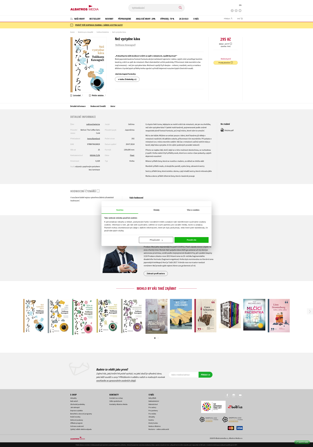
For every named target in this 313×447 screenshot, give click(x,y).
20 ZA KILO (183, 18)
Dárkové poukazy (76, 420)
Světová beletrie (103, 32)
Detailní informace (78, 106)
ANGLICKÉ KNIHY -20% (145, 18)
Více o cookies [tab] (193, 210)
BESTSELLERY (94, 18)
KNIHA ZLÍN (95, 155)
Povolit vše (191, 240)
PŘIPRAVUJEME (124, 18)
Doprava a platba (76, 410)
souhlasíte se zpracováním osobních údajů (116, 380)
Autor (113, 106)
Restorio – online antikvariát (159, 429)
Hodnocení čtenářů (98, 106)
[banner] (84, 6)
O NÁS (196, 18)
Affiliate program (76, 423)
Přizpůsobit (155, 240)
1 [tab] (155, 338)
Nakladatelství (154, 401)
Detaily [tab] (157, 210)
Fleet (132, 155)
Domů (72, 32)
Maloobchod (153, 404)
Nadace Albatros (155, 426)
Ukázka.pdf (227, 130)
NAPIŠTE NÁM (303, 442)
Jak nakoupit (75, 407)
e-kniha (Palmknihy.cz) (127, 79)
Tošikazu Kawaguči (125, 45)
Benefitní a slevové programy (81, 414)
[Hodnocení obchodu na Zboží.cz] (234, 406)
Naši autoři (74, 401)
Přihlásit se (205, 374)
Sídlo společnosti (115, 401)
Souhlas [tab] (119, 210)
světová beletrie (93, 124)
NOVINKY (109, 18)
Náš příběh (152, 398)
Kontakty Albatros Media (118, 404)
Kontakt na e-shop (116, 398)
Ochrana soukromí (77, 426)
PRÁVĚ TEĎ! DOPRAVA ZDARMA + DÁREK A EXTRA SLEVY (99, 25)
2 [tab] (158, 338)
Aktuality (73, 398)
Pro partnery (153, 410)
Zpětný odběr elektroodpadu (81, 429)
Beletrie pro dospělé (85, 32)
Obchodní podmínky (77, 404)
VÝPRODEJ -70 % (167, 18)
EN (240, 5)
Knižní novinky (75, 417)
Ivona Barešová (93, 138)
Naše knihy (79, 18)
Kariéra (151, 420)
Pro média (152, 414)
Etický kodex (153, 423)
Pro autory (152, 407)
